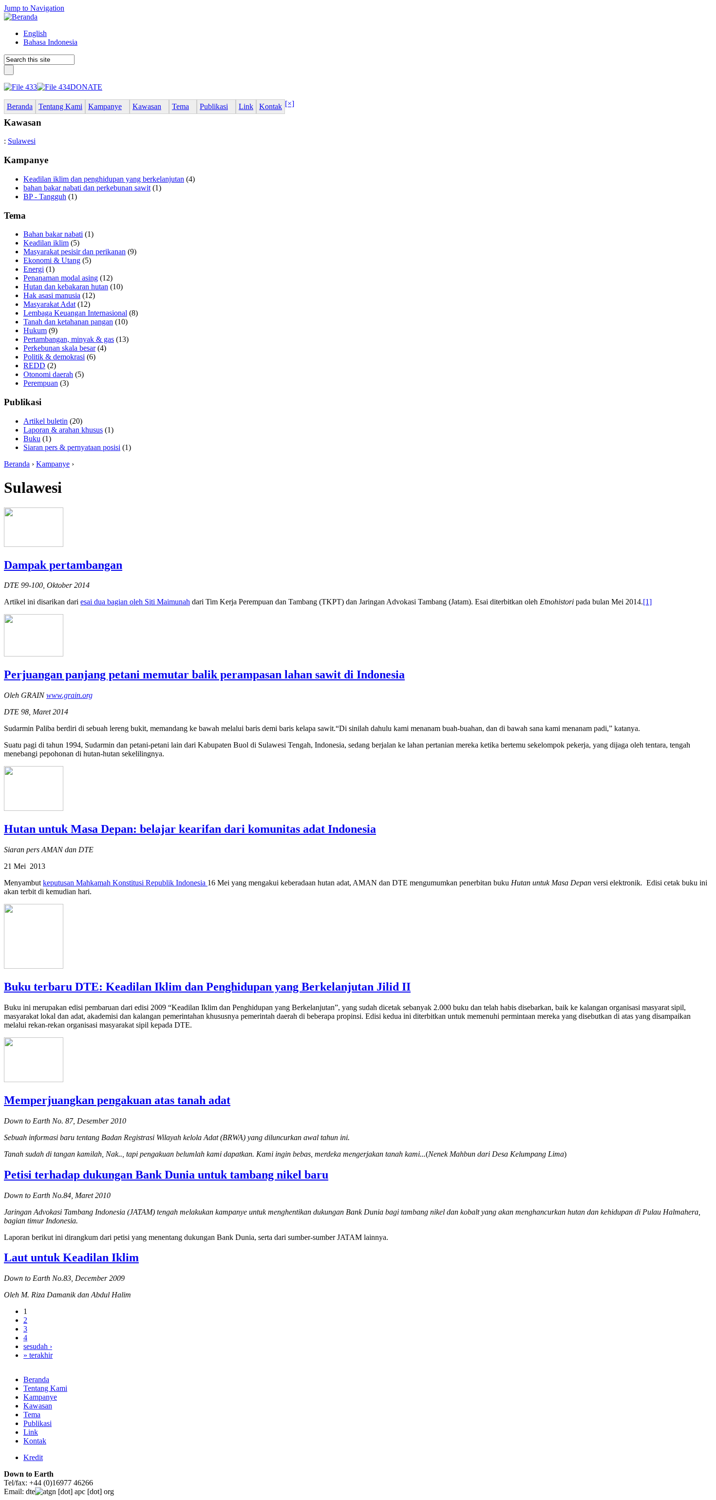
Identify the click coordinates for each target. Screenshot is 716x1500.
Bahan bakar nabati (53, 234)
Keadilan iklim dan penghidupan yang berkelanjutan (103, 179)
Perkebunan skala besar (59, 348)
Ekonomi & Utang (51, 260)
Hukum (35, 330)
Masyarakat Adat (49, 304)
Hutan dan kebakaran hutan (65, 286)
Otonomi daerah (48, 374)
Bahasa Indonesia (50, 42)
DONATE (86, 87)
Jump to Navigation (34, 8)
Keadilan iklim (46, 243)
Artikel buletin (45, 421)
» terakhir (38, 1355)
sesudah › (37, 1346)
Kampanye (53, 464)
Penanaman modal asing (60, 278)
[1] (647, 602)
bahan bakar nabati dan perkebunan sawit (87, 188)
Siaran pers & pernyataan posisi (71, 447)
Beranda (17, 464)
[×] (289, 103)
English (35, 33)
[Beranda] (21, 17)
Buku (31, 438)
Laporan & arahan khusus (63, 430)
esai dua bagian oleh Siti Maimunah (135, 602)
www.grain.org (69, 695)
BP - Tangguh (44, 196)
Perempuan (40, 383)
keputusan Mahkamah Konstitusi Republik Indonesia (125, 883)
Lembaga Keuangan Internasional (75, 313)
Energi (33, 269)
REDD (34, 365)
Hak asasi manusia (51, 295)
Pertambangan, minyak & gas (68, 339)
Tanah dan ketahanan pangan (68, 322)
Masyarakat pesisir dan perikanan (74, 251)
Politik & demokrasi (54, 357)
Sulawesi (22, 141)
